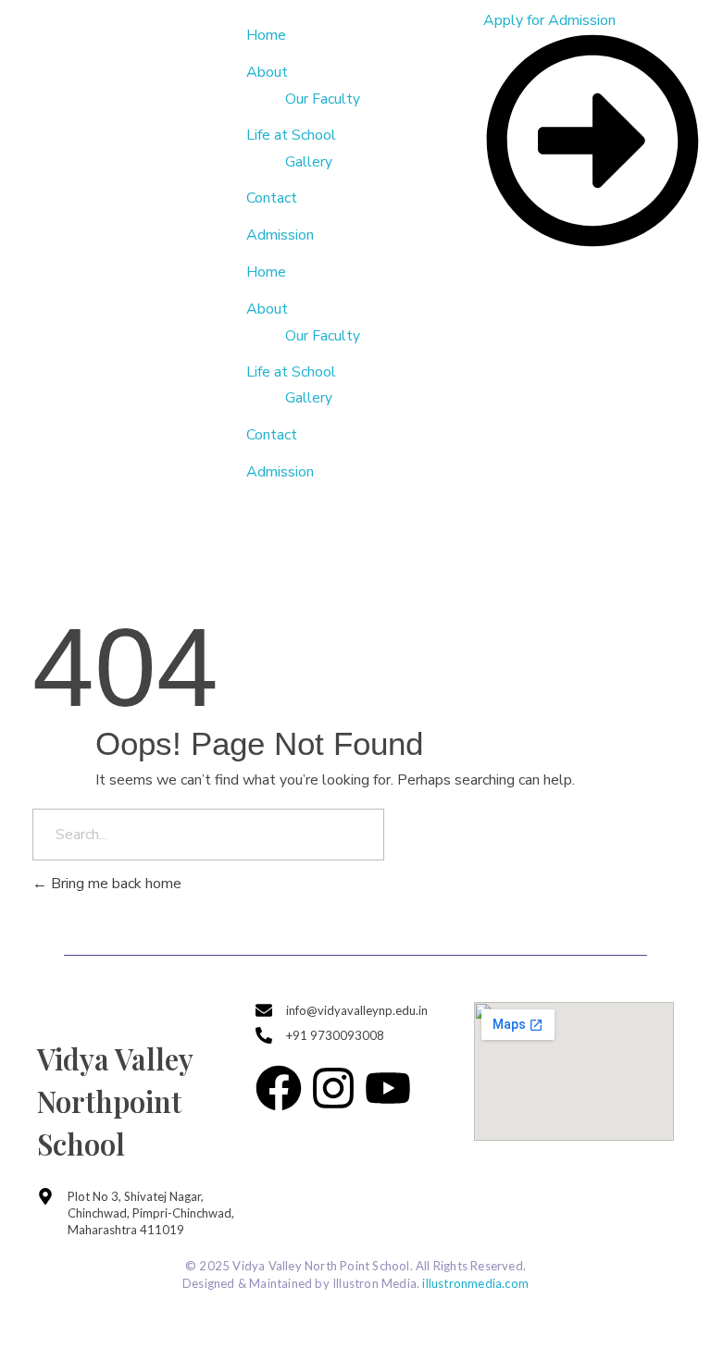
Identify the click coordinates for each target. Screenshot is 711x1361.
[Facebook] (279, 1088)
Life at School (291, 372)
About (267, 309)
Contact (271, 435)
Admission (280, 472)
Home (266, 272)
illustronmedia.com (475, 1283)
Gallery (308, 397)
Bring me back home (114, 883)
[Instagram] (333, 1088)
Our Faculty (322, 335)
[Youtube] (388, 1088)
